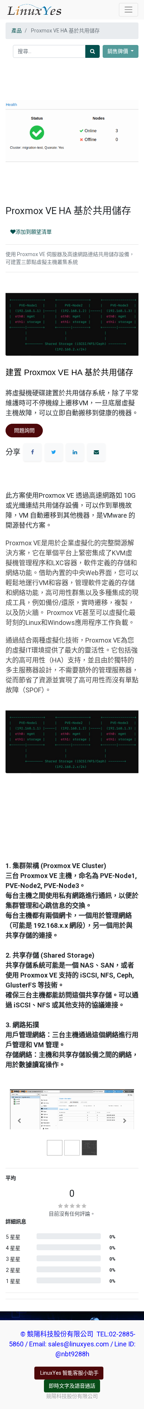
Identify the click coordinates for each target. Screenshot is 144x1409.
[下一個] (125, 1121)
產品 (16, 31)
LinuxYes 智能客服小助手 (69, 1373)
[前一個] (19, 1121)
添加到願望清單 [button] (34, 232)
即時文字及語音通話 (72, 1386)
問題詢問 (24, 430)
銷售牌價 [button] (118, 51)
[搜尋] (92, 51)
